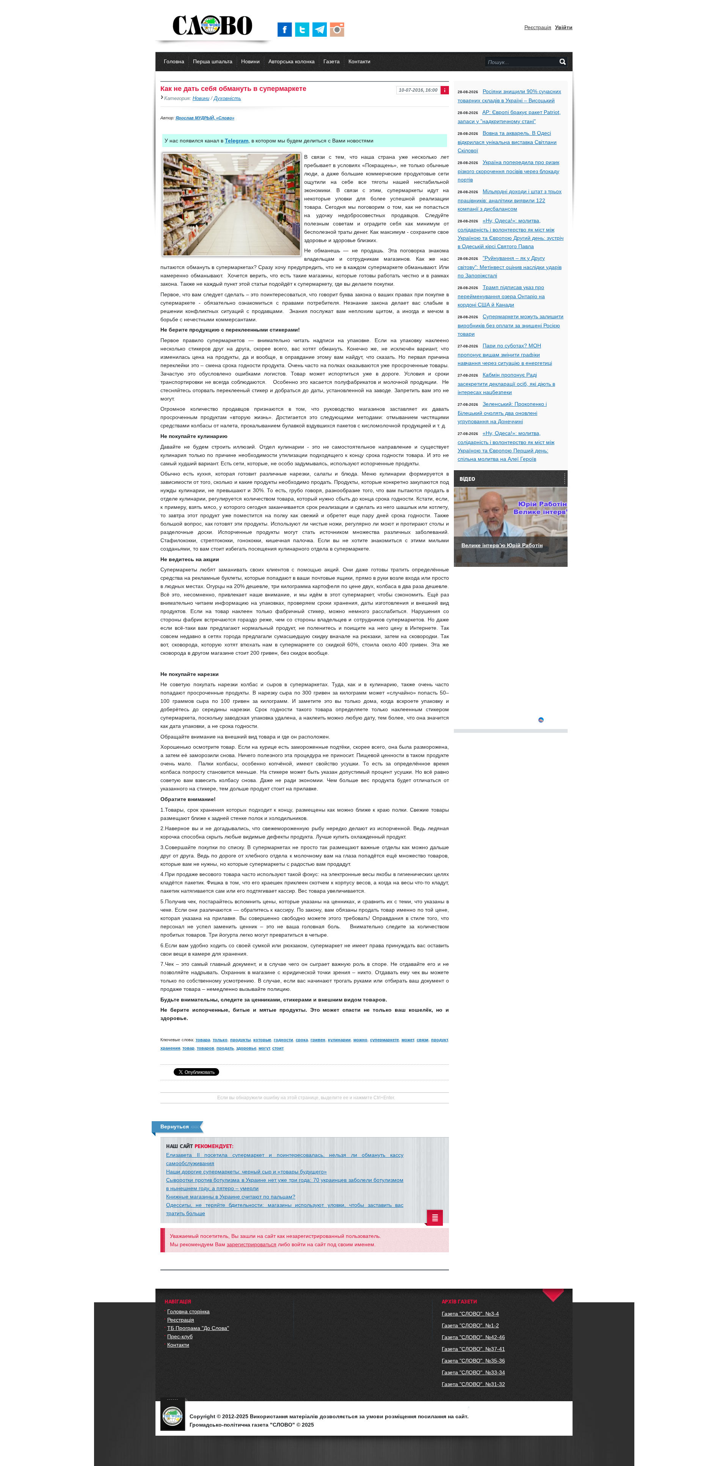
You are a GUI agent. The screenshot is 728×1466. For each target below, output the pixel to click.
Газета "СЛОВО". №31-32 (473, 1384)
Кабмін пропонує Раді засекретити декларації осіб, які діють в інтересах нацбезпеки (506, 383)
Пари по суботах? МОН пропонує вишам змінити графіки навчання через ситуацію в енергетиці (505, 354)
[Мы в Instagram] (338, 29)
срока (302, 1039)
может (408, 1039)
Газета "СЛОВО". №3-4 (470, 1314)
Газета (331, 61)
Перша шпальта (212, 61)
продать (225, 1048)
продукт (439, 1039)
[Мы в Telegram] (321, 29)
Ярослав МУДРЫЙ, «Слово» (205, 118)
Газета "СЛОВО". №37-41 (473, 1349)
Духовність (227, 98)
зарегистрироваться (251, 1244)
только (220, 1039)
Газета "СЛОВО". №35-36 (473, 1361)
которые (262, 1039)
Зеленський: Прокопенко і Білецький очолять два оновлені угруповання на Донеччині (502, 412)
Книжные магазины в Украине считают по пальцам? (230, 1197)
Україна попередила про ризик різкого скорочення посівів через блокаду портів (508, 171)
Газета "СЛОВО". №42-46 (473, 1337)
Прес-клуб (180, 1336)
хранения (170, 1048)
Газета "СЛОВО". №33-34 (473, 1372)
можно (360, 1039)
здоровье (246, 1048)
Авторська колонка (291, 61)
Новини (250, 61)
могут (264, 1048)
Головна (174, 61)
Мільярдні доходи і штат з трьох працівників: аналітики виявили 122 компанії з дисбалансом (510, 200)
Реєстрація (537, 27)
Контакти (359, 61)
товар (188, 1048)
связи (422, 1039)
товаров (205, 1048)
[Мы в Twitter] (303, 29)
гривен (318, 1039)
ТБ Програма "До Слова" (198, 1328)
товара (203, 1039)
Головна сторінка (188, 1311)
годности (283, 1039)
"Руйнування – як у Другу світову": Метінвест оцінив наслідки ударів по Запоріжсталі (510, 266)
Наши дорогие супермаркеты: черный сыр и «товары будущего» (246, 1172)
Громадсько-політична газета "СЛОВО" (213, 26)
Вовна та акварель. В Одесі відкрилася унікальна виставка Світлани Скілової (507, 141)
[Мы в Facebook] (286, 29)
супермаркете (384, 1039)
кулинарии (339, 1039)
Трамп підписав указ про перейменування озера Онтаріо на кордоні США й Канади (501, 296)
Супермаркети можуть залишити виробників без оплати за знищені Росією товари (510, 325)
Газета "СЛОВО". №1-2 (470, 1325)
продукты (240, 1039)
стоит (278, 1048)
